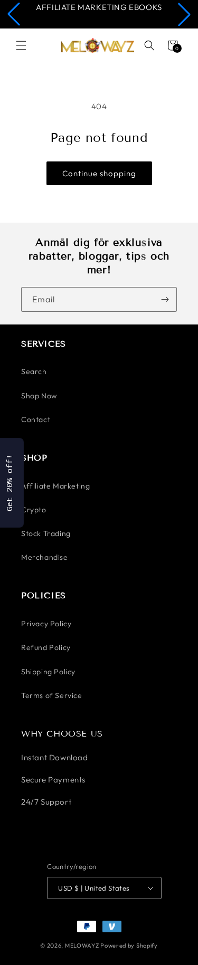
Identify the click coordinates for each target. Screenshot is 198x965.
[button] (13, 14)
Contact (35, 419)
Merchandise (44, 557)
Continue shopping (99, 173)
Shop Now (39, 395)
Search (34, 371)
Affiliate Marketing (55, 486)
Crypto (33, 509)
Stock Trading (46, 533)
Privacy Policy (46, 623)
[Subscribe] (164, 299)
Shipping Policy (48, 671)
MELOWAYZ (82, 945)
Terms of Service (51, 695)
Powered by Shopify (129, 945)
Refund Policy (46, 647)
